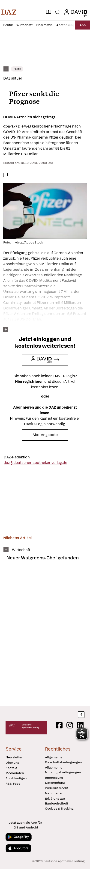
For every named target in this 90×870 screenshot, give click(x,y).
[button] (8, 12)
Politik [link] (17, 69)
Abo (83, 25)
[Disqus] (45, 635)
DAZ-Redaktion (17, 457)
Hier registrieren (29, 381)
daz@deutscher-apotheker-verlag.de (35, 462)
